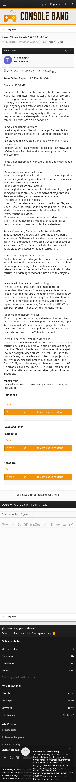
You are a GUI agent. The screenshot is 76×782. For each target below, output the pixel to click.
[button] (4, 4)
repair (52, 41)
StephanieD (68, 715)
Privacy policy (38, 633)
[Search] (72, 4)
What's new (9, 724)
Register (32, 412)
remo (43, 41)
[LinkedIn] (32, 524)
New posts (10, 730)
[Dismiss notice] (69, 749)
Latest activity (12, 744)
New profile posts (14, 737)
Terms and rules (22, 633)
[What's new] (65, 4)
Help (49, 633)
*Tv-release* (11, 41)
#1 (71, 50)
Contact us (7, 633)
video (60, 41)
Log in (19, 412)
